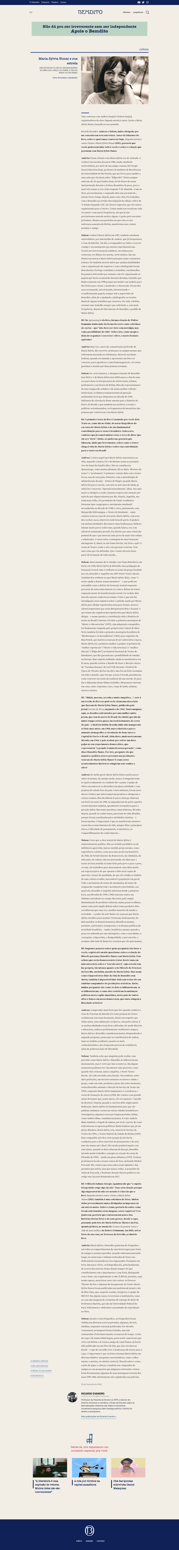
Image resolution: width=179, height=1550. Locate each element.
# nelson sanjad (39, 1366)
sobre (79, 1541)
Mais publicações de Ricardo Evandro (98, 1416)
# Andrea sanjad (39, 1361)
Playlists (54, 2)
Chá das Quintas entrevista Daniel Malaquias (123, 1485)
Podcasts (45, 2)
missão (89, 1541)
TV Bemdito (34, 2)
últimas (126, 12)
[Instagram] (147, 2)
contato (100, 1541)
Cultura (144, 49)
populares (138, 12)
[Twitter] (143, 2)
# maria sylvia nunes (41, 1371)
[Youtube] (139, 2)
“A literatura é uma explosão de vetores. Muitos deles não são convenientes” (47, 1487)
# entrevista (37, 1376)
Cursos (63, 2)
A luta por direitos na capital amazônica (87, 1483)
